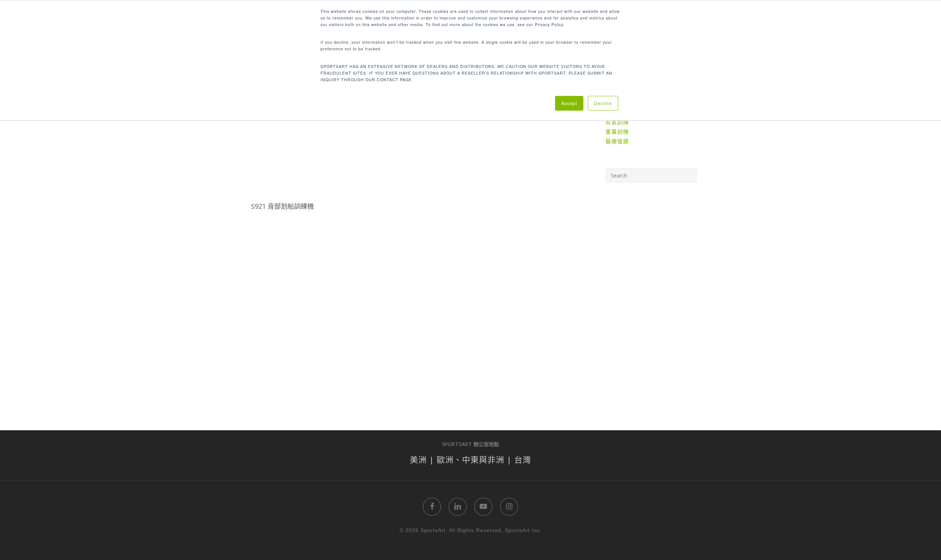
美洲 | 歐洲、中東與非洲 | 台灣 (470, 459)
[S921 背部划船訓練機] (283, 150)
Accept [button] (569, 103)
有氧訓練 (617, 122)
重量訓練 (617, 131)
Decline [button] (603, 103)
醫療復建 (617, 141)
